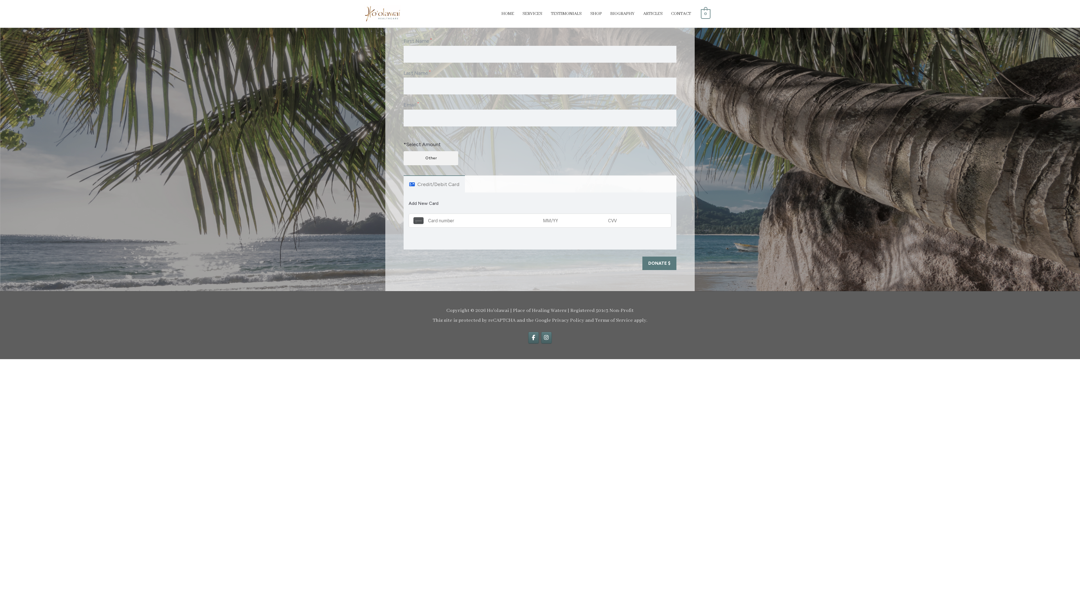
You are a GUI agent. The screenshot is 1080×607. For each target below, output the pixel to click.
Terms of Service (614, 320)
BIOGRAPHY (622, 14)
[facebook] (533, 338)
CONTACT (681, 14)
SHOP (596, 14)
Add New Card (423, 203)
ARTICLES (653, 14)
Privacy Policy (568, 320)
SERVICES (532, 14)
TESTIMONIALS (566, 14)
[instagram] (546, 338)
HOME (507, 14)
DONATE (659, 263)
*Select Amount (422, 144)
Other (431, 158)
